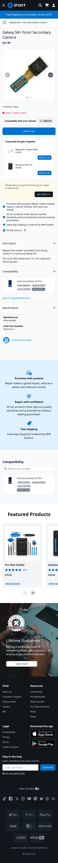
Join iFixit (43, 194)
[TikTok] (4, 798)
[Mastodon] (35, 798)
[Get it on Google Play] (42, 743)
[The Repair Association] (53, 798)
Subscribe (48, 767)
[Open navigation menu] (4, 5)
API (4, 711)
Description (9, 243)
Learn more (22, 663)
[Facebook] (11, 798)
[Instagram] (23, 798)
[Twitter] (17, 798)
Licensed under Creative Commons (29, 847)
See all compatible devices (16, 298)
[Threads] (47, 798)
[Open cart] (47, 5)
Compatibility (10, 271)
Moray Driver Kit (23, 164)
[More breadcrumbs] (4, 22)
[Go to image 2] (31, 98)
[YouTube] (29, 798)
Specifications (10, 308)
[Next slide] (33, 593)
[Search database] (40, 5)
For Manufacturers (40, 706)
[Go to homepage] (17, 5)
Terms (5, 741)
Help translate (26, 788)
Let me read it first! (15, 773)
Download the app (41, 726)
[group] (7, 75)
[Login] (53, 5)
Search (47, 121)
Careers (6, 706)
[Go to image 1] (27, 98)
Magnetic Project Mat (26, 149)
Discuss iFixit (9, 701)
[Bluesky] (41, 798)
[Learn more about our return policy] (24, 230)
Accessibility (8, 732)
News (33, 716)
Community (36, 691)
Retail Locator (37, 701)
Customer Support (11, 696)
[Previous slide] (25, 593)
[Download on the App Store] (42, 733)
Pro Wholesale (37, 696)
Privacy (6, 737)
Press (33, 711)
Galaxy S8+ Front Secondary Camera (28, 22)
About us (7, 691)
